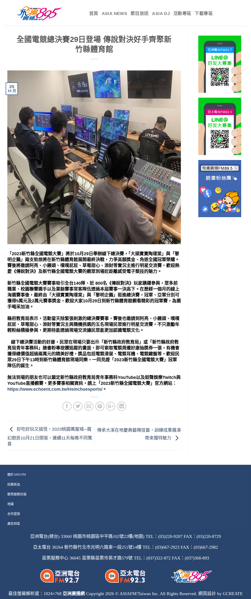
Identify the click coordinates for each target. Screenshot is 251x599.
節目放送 (140, 13)
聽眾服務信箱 (16, 494)
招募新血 (13, 484)
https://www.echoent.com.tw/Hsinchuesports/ (54, 389)
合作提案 (13, 514)
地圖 (10, 504)
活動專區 (182, 13)
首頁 (93, 13)
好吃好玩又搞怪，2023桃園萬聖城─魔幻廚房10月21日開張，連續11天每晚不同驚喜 (49, 436)
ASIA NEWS (114, 13)
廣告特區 (13, 523)
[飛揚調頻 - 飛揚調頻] (43, 13)
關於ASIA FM (16, 474)
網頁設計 (207, 593)
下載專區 (204, 13)
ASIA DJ (161, 13)
